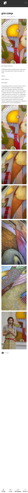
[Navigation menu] (26, 3)
